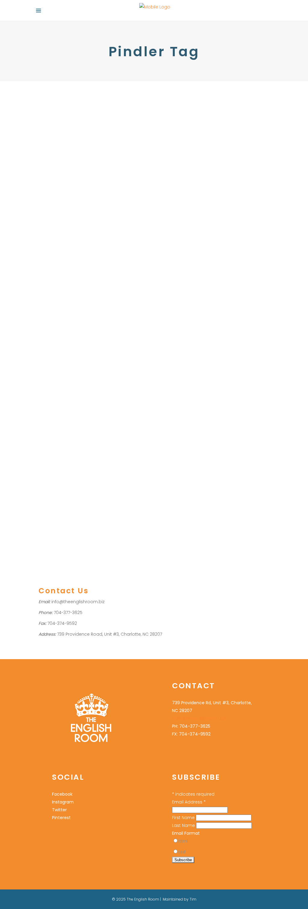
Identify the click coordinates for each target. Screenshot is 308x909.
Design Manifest (54, 432)
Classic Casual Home (94, 416)
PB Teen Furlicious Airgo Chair (79, 479)
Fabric (44, 239)
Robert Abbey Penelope (113, 487)
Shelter (45, 494)
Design (45, 247)
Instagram (63, 802)
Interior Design (206, 145)
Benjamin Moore (68, 401)
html (183, 841)
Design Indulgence (117, 424)
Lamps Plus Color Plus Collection (79, 455)
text (182, 852)
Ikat (208, 273)
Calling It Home (102, 401)
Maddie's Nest (86, 463)
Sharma (170, 296)
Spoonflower (96, 494)
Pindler (115, 247)
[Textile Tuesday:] (92, 147)
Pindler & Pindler (226, 281)
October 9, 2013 (52, 368)
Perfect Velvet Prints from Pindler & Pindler (213, 241)
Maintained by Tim (179, 899)
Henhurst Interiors (55, 440)
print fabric (238, 288)
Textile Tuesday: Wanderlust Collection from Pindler (207, 118)
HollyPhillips (105, 239)
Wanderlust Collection (218, 153)
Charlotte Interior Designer (202, 265)
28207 (168, 265)
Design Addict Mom (77, 424)
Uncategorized (67, 239)
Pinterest (217, 288)
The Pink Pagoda (72, 510)
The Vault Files (105, 510)
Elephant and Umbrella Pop (99, 432)
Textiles (188, 153)
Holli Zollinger (88, 440)
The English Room (213, 296)
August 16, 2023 (52, 214)
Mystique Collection (87, 247)
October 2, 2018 (175, 97)
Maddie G (60, 463)
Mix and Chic (113, 463)
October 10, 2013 (176, 224)
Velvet (239, 296)
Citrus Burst (60, 416)
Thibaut (127, 510)
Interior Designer (100, 447)
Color (167, 257)
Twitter (59, 810)
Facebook (62, 794)
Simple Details (68, 494)
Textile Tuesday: (68, 227)
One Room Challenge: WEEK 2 (91, 381)
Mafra (187, 281)
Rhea (256, 288)
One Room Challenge (60, 393)
